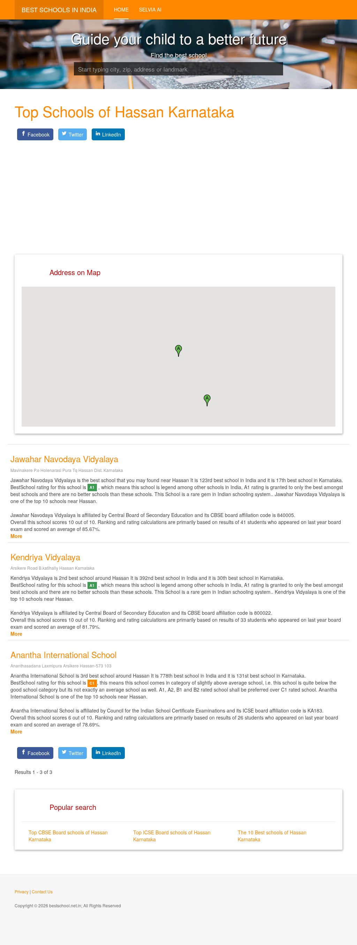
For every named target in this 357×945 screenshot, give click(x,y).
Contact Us (42, 891)
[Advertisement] (178, 192)
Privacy (22, 891)
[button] (207, 400)
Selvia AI (150, 9)
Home (121, 9)
